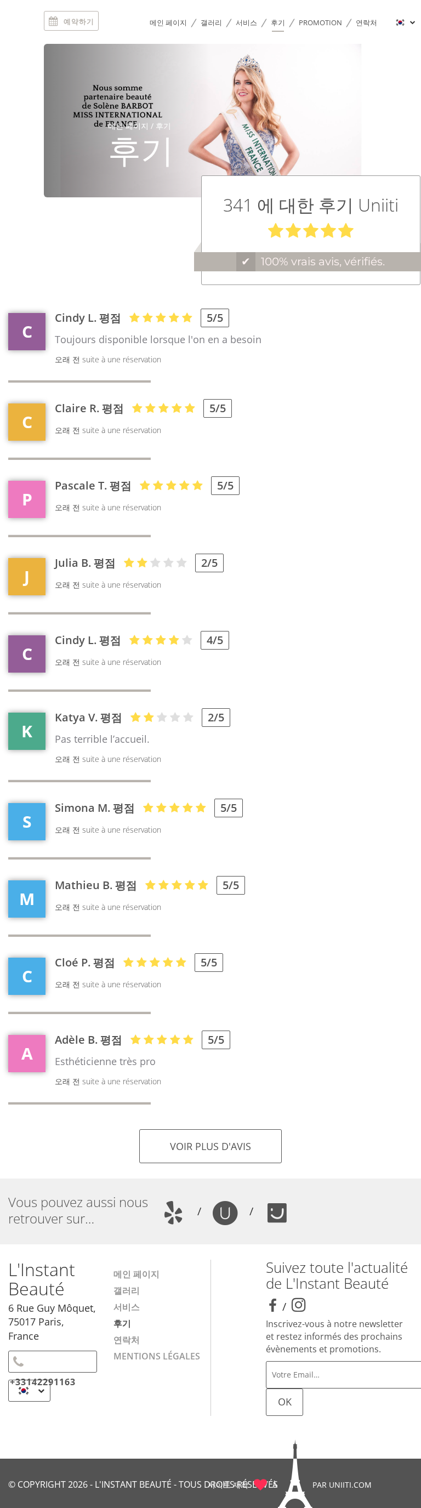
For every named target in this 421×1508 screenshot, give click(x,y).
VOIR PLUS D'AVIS (210, 1146)
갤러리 (211, 22)
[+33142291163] (52, 1362)
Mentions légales (156, 1356)
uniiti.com (350, 1484)
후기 (278, 22)
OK (285, 1401)
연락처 (366, 22)
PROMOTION (320, 22)
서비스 (246, 22)
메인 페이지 (168, 22)
